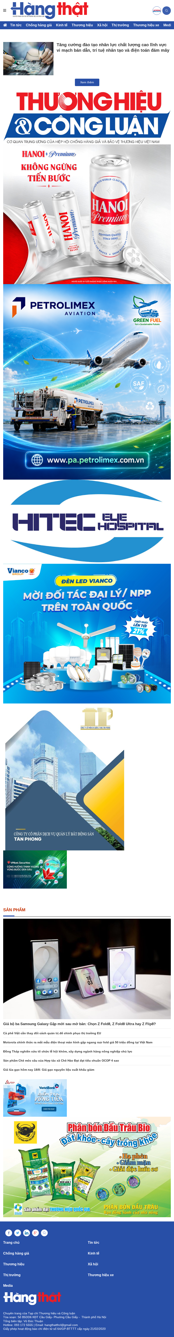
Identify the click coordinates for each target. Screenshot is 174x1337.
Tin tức (16, 25)
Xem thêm (87, 82)
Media (168, 25)
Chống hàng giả (39, 25)
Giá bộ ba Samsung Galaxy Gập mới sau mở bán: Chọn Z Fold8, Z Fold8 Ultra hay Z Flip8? (79, 1024)
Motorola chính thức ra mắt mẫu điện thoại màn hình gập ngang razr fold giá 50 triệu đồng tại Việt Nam (77, 1042)
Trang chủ (11, 1242)
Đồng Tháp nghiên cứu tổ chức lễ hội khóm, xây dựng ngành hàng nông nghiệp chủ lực (67, 1051)
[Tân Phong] (87, 776)
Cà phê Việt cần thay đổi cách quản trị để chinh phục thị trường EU (52, 1033)
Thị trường (120, 25)
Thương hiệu (82, 25)
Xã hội (102, 25)
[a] (157, 10)
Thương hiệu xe (146, 25)
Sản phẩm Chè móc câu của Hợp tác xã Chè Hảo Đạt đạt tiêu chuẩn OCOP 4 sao (61, 1060)
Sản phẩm (14, 909)
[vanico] (87, 633)
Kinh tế (61, 25)
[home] (49, 10)
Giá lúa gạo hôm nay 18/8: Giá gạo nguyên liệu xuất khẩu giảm (48, 1069)
